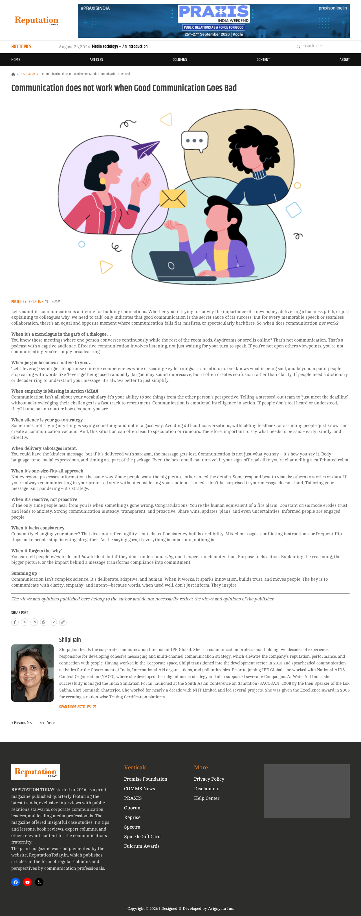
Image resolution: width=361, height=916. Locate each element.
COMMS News (139, 788)
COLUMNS (180, 59)
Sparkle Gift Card (142, 836)
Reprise (132, 817)
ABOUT (345, 59)
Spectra (132, 827)
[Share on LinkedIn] (34, 622)
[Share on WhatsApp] (43, 622)
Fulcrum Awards (142, 846)
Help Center (206, 798)
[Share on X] (24, 622)
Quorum (133, 808)
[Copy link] (63, 622)
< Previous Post (22, 723)
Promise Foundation (145, 779)
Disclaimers (206, 788)
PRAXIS (133, 798)
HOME (15, 59)
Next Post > (47, 723)
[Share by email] (53, 622)
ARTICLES (96, 59)
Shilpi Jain (36, 302)
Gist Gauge (28, 74)
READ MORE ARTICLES (75, 706)
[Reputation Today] (36, 20)
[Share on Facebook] (15, 622)
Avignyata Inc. (221, 908)
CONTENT (263, 59)
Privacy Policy (209, 779)
